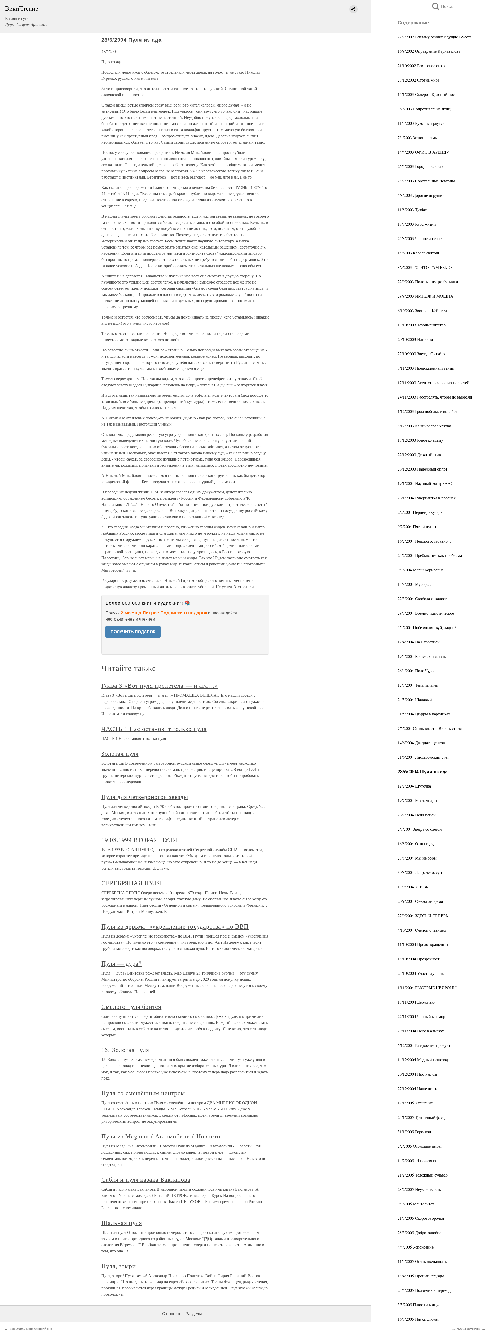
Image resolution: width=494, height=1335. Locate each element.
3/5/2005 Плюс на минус (419, 1304)
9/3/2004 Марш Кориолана (421, 569)
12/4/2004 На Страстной (419, 641)
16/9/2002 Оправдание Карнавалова (429, 51)
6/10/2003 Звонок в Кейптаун (423, 310)
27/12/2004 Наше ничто (418, 1088)
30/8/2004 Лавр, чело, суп (420, 872)
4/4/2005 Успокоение (416, 1247)
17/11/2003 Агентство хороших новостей (433, 382)
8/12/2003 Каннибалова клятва (424, 425)
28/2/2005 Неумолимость (419, 1189)
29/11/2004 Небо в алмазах (421, 1030)
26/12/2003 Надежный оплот (422, 469)
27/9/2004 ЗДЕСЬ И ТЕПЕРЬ (423, 915)
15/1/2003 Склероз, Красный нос (426, 94)
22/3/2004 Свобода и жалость (423, 598)
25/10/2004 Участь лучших (421, 973)
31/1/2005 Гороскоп (414, 1131)
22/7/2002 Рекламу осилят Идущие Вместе (435, 36)
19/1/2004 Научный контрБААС (425, 483)
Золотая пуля (120, 753)
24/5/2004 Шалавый (415, 699)
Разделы (194, 1314)
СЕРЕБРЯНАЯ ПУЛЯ (131, 883)
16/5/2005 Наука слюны (418, 1319)
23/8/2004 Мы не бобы (417, 858)
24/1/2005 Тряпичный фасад (422, 1117)
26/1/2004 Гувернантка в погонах (427, 497)
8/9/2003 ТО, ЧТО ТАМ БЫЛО (425, 267)
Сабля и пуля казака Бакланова (145, 1179)
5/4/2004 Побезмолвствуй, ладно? (427, 627)
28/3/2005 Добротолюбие (419, 1232)
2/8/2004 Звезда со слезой (420, 829)
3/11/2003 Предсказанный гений (426, 368)
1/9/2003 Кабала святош (418, 252)
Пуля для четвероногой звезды (144, 796)
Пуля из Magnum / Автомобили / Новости (160, 1136)
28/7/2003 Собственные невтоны (426, 180)
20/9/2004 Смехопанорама (420, 901)
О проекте (171, 1314)
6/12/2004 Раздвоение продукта (425, 1045)
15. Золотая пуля (125, 1050)
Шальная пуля (121, 1222)
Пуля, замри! (119, 1266)
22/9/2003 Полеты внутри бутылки (428, 281)
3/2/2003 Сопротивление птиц (424, 108)
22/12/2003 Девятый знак (419, 454)
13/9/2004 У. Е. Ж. (413, 886)
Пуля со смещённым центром (143, 1093)
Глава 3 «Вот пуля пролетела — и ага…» (159, 685)
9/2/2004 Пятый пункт (417, 526)
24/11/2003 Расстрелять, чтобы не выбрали (435, 397)
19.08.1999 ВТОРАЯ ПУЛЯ (139, 840)
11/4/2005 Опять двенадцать (422, 1261)
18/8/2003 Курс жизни (417, 224)
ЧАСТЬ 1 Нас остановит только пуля (154, 728)
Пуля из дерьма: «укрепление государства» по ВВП (175, 926)
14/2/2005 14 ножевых (417, 1160)
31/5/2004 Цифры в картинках (424, 714)
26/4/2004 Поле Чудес (416, 670)
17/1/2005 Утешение (415, 1103)
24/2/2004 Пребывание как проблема (430, 555)
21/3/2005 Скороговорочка (421, 1218)
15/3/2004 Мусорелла (416, 584)
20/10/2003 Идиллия (415, 339)
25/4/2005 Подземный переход (424, 1290)
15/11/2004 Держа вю (416, 1002)
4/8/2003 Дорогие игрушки (421, 195)
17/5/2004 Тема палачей (418, 685)
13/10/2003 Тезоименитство (422, 325)
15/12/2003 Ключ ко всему (420, 440)
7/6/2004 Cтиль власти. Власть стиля (430, 728)
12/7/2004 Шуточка (414, 786)
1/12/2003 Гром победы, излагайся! (428, 411)
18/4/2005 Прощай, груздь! (421, 1275)
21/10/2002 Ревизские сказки (423, 65)
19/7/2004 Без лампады (417, 800)
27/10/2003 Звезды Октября (421, 353)
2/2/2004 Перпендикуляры (420, 512)
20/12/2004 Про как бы (417, 1074)
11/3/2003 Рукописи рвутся (421, 123)
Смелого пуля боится (131, 1006)
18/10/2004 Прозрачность (419, 958)
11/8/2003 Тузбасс (413, 209)
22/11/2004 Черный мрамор (421, 1016)
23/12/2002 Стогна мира (418, 80)
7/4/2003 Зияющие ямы (418, 137)
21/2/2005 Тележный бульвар (423, 1175)
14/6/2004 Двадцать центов (421, 742)
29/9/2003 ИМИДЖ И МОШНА (425, 296)
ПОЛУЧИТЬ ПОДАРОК (133, 632)
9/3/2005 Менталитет (416, 1203)
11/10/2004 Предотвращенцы (423, 944)
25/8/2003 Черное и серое (420, 238)
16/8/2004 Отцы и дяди (418, 843)
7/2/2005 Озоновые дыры (420, 1146)
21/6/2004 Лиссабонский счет (423, 757)
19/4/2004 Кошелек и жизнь (422, 656)
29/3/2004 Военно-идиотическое (426, 613)
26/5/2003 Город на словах (420, 166)
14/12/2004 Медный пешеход (423, 1059)
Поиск (442, 6)
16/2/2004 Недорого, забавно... (424, 541)
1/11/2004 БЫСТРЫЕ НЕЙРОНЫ (427, 987)
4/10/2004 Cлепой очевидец (422, 930)
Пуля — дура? (121, 963)
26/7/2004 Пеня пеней (417, 814)
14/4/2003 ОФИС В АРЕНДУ (423, 152)
